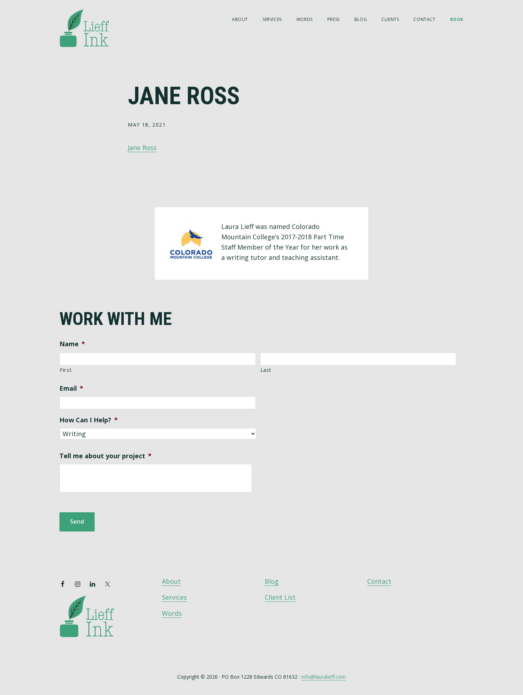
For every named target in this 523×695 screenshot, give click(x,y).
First (66, 369)
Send (77, 521)
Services (174, 597)
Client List (280, 597)
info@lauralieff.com (323, 676)
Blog (272, 581)
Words (172, 613)
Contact (379, 581)
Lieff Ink (95, 27)
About (171, 581)
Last (266, 369)
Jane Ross (142, 147)
